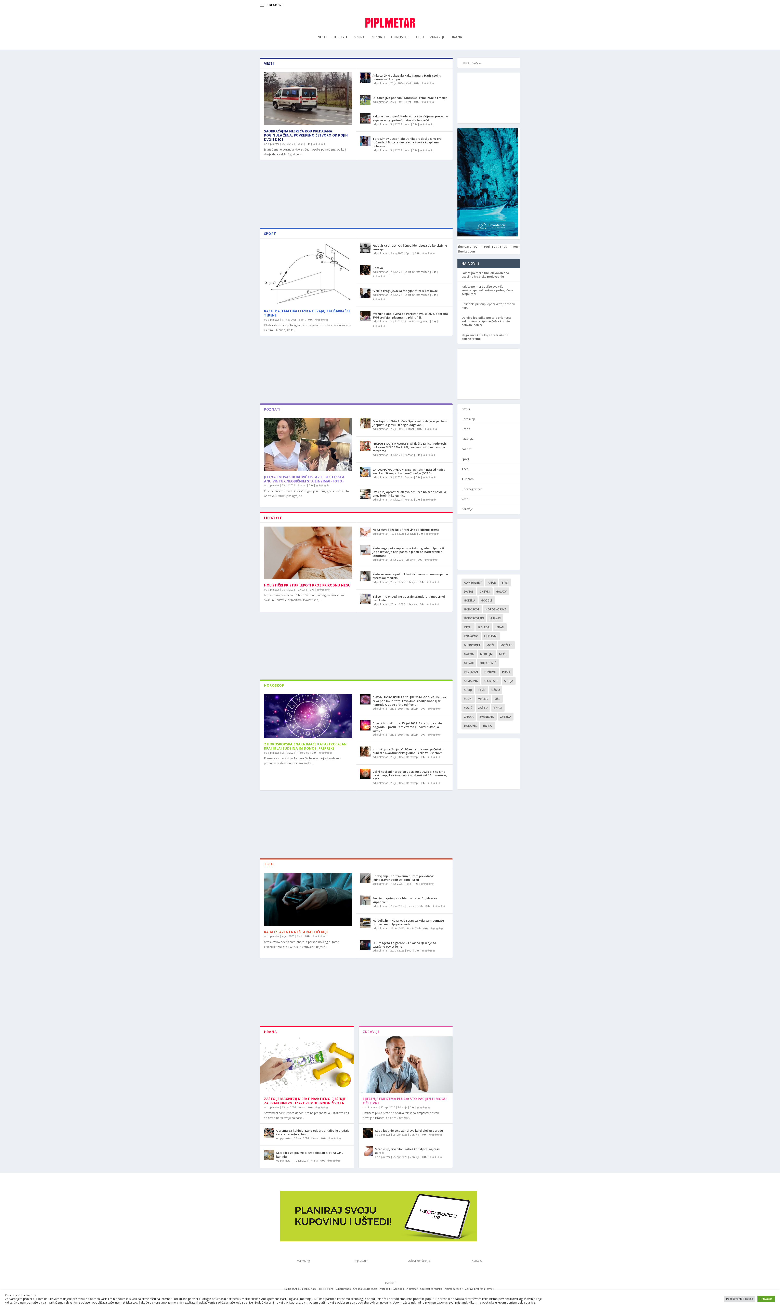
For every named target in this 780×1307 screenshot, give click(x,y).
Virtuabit (385, 1289)
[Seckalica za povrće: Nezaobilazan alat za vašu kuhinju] (269, 1155)
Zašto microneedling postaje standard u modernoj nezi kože (409, 598)
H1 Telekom (326, 1289)
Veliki (468, 699)
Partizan (471, 672)
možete (506, 645)
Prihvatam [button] (766, 1298)
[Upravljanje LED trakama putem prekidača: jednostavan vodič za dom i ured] (365, 878)
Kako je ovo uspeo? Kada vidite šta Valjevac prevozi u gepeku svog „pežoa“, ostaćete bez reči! (410, 118)
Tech (420, 37)
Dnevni (484, 591)
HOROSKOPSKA (495, 609)
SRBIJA (508, 681)
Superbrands (343, 1289)
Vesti (322, 37)
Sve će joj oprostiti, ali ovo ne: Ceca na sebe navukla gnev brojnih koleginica (409, 493)
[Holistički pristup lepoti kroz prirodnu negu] (308, 553)
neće (502, 654)
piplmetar (273, 144)
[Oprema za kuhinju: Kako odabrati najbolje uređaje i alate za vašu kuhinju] (269, 1133)
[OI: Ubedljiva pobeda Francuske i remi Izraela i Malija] (365, 100)
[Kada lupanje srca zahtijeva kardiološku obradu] (368, 1133)
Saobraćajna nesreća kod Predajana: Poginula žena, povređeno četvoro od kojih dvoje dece (306, 135)
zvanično (486, 717)
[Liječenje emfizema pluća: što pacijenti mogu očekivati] (406, 1064)
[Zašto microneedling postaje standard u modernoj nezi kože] (365, 599)
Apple (492, 582)
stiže (481, 690)
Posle (506, 672)
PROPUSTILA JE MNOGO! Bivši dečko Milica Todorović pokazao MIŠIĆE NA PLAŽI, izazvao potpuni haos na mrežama (409, 447)
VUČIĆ (468, 708)
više (497, 699)
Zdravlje (437, 37)
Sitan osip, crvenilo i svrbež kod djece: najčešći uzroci (407, 1151)
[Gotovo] (365, 270)
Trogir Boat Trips (494, 246)
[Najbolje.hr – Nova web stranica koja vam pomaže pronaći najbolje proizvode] (365, 923)
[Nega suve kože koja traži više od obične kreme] (365, 532)
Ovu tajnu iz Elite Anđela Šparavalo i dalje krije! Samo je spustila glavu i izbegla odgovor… (410, 423)
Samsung (471, 681)
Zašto (483, 708)
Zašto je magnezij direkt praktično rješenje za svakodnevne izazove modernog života (305, 1101)
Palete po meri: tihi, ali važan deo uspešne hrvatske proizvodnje (485, 275)
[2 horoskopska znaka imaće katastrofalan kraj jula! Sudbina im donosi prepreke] (308, 716)
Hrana (456, 37)
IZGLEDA (484, 627)
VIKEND (483, 699)
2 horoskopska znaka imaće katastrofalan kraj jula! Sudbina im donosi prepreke (305, 746)
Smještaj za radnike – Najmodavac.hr (441, 1289)
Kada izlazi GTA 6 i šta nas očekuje (296, 932)
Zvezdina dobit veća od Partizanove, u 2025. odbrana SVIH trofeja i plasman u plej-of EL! (410, 315)
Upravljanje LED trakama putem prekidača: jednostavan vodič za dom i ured (403, 878)
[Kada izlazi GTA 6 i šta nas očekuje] (308, 899)
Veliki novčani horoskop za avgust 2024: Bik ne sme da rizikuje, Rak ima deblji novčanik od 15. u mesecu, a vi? (410, 775)
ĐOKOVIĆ (470, 725)
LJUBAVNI (490, 636)
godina (469, 600)
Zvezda (505, 717)
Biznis (410, 928)
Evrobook (398, 1289)
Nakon (469, 654)
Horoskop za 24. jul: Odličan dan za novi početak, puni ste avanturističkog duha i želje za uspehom (408, 751)
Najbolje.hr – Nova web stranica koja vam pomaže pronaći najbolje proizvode (408, 922)
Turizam (468, 479)
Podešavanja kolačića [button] (739, 1298)
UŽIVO (495, 690)
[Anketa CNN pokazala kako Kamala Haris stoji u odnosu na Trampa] (365, 78)
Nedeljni (486, 654)
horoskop (472, 609)
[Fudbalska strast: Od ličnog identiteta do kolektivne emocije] (365, 248)
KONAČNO (471, 636)
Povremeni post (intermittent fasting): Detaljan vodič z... (321, 5)
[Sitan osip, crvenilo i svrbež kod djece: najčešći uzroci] (368, 1151)
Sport (359, 37)
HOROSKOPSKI (474, 618)
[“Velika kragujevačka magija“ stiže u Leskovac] (365, 293)
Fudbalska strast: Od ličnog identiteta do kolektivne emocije (410, 247)
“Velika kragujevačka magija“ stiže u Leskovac (405, 291)
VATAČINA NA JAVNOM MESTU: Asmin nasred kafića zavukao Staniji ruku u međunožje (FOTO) (409, 471)
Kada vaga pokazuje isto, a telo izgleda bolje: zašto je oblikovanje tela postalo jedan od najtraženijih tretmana (409, 551)
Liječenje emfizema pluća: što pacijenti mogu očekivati (405, 1101)
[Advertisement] (356, 195)
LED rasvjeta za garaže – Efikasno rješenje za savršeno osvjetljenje (404, 944)
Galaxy (501, 591)
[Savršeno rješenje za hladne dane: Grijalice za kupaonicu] (365, 900)
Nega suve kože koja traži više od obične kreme (406, 530)
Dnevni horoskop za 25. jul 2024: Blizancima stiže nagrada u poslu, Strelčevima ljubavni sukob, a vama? (407, 727)
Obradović (488, 663)
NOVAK (469, 663)
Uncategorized (420, 272)
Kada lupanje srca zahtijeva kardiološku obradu (409, 1131)
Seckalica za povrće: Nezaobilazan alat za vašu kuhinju (309, 1154)
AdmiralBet (473, 582)
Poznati (378, 37)
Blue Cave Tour (468, 246)
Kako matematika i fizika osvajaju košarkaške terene (307, 313)
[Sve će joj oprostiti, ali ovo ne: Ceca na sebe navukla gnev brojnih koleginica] (365, 494)
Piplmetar (412, 1289)
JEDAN (499, 627)
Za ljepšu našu (308, 1289)
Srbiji (468, 690)
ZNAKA (468, 717)
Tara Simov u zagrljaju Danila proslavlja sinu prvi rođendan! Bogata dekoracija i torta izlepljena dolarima (407, 142)
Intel (468, 627)
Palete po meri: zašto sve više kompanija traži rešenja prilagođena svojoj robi (488, 290)
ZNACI (498, 708)
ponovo (490, 672)
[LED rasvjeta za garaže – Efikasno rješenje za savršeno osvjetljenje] (365, 945)
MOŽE (490, 645)
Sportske (491, 681)
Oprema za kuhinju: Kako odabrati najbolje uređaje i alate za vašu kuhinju (312, 1132)
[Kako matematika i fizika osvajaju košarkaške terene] (308, 273)
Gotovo (378, 268)
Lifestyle (340, 37)
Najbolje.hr (290, 1289)
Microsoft (472, 645)
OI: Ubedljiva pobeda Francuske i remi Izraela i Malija (410, 98)
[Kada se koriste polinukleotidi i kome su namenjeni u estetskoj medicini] (365, 576)
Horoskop (400, 37)
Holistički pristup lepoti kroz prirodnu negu (307, 585)
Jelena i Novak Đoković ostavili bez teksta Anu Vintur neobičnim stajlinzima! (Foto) (304, 479)
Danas (468, 591)
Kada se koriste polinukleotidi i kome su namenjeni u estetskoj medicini (410, 576)
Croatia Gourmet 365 (365, 1289)
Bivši (505, 582)
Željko (487, 725)
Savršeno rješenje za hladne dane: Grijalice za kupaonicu (405, 900)
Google (487, 600)
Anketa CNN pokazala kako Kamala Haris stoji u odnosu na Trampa (407, 77)
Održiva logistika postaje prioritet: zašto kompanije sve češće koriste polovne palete (486, 321)
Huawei (495, 618)
